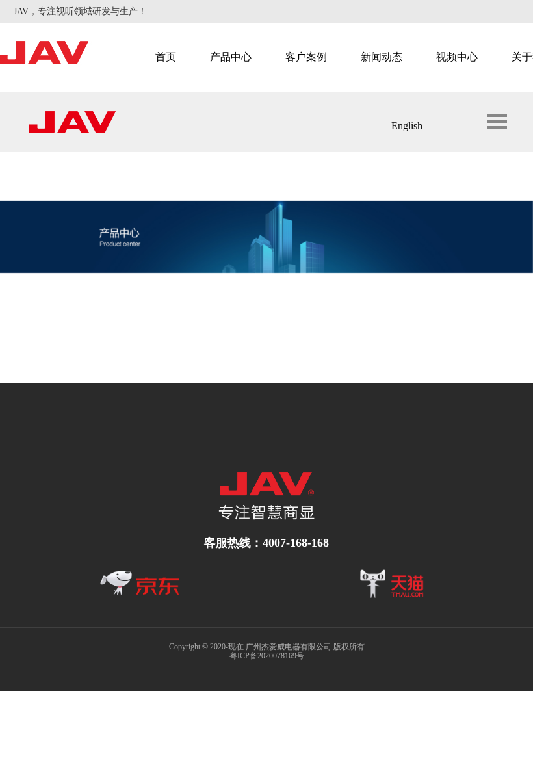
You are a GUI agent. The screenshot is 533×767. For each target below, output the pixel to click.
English (406, 125)
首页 (165, 56)
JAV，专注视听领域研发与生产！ (80, 11)
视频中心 (457, 56)
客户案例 (306, 56)
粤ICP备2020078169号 (266, 655)
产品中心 (231, 56)
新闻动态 (381, 56)
